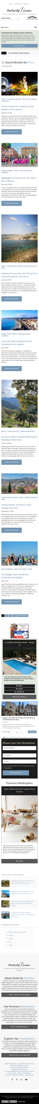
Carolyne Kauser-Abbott (9, 497)
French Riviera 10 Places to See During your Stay (16, 506)
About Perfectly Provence (19, 995)
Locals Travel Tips (13, 431)
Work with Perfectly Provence (19, 1067)
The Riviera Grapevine (14, 99)
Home (4, 53)
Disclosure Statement (24, 1073)
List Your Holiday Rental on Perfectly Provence (19, 1071)
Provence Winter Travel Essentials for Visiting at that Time (19, 438)
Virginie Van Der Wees (27, 431)
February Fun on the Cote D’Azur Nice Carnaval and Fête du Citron (19, 275)
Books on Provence (20, 569)
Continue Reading (12, 132)
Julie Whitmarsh (12, 266)
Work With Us (18, 4)
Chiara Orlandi (6, 334)
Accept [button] (5, 1101)
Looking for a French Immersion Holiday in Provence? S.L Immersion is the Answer (23, 915)
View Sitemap (29, 1075)
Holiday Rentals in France (19, 1069)
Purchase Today (19, 46)
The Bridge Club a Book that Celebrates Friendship (15, 576)
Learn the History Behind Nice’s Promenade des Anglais (16, 343)
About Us (11, 4)
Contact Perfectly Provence (14, 1075)
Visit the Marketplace (19, 1027)
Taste (10, 945)
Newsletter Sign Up (11, 1064)
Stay (10, 942)
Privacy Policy (8, 768)
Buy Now (19, 861)
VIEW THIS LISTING (19, 697)
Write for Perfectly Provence (19, 1065)
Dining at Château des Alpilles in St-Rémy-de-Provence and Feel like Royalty (22, 903)
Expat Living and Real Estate (17, 932)
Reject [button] (13, 1101)
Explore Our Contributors (19, 1055)
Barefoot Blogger (7, 170)
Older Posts (22, 616)
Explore (14, 334)
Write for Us (26, 4)
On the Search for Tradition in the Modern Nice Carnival (17, 108)
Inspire (3, 99)
